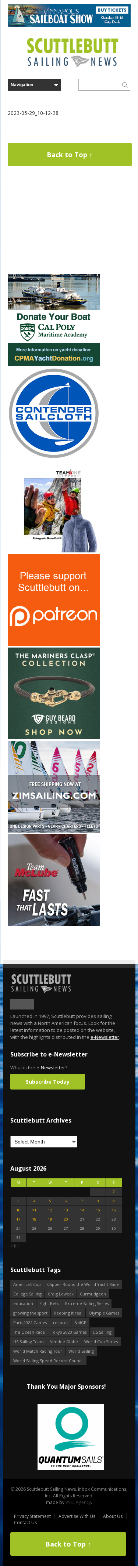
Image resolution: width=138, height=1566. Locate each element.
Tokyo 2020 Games (68, 1332)
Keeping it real (68, 1313)
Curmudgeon (93, 1294)
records (60, 1322)
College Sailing (27, 1294)
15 (98, 1210)
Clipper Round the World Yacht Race (83, 1284)
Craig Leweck (61, 1294)
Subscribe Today (48, 1081)
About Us (113, 1516)
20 (66, 1219)
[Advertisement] (54, 227)
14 (82, 1210)
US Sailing (102, 1332)
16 (114, 1210)
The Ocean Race (29, 1332)
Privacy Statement (32, 1516)
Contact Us (25, 1522)
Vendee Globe (64, 1341)
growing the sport (30, 1313)
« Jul (14, 1246)
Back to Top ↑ (69, 154)
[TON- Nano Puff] (54, 551)
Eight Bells (49, 1303)
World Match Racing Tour (37, 1351)
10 (18, 1210)
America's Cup (27, 1284)
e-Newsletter (105, 1037)
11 (34, 1210)
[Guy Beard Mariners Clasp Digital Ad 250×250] (54, 738)
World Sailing (81, 1351)
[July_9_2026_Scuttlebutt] (54, 364)
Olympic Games (104, 1313)
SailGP (80, 1322)
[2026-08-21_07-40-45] (69, 25)
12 (50, 1210)
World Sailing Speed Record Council (48, 1360)
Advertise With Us (77, 1516)
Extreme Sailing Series (87, 1303)
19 (50, 1219)
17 (18, 1219)
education (23, 1303)
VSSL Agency (78, 1502)
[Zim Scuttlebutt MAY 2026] (54, 831)
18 (34, 1219)
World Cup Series (101, 1341)
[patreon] (54, 644)
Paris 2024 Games (30, 1322)
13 (66, 1210)
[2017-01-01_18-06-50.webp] (66, 1437)
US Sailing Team (28, 1341)
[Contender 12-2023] (54, 457)
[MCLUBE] (54, 924)
